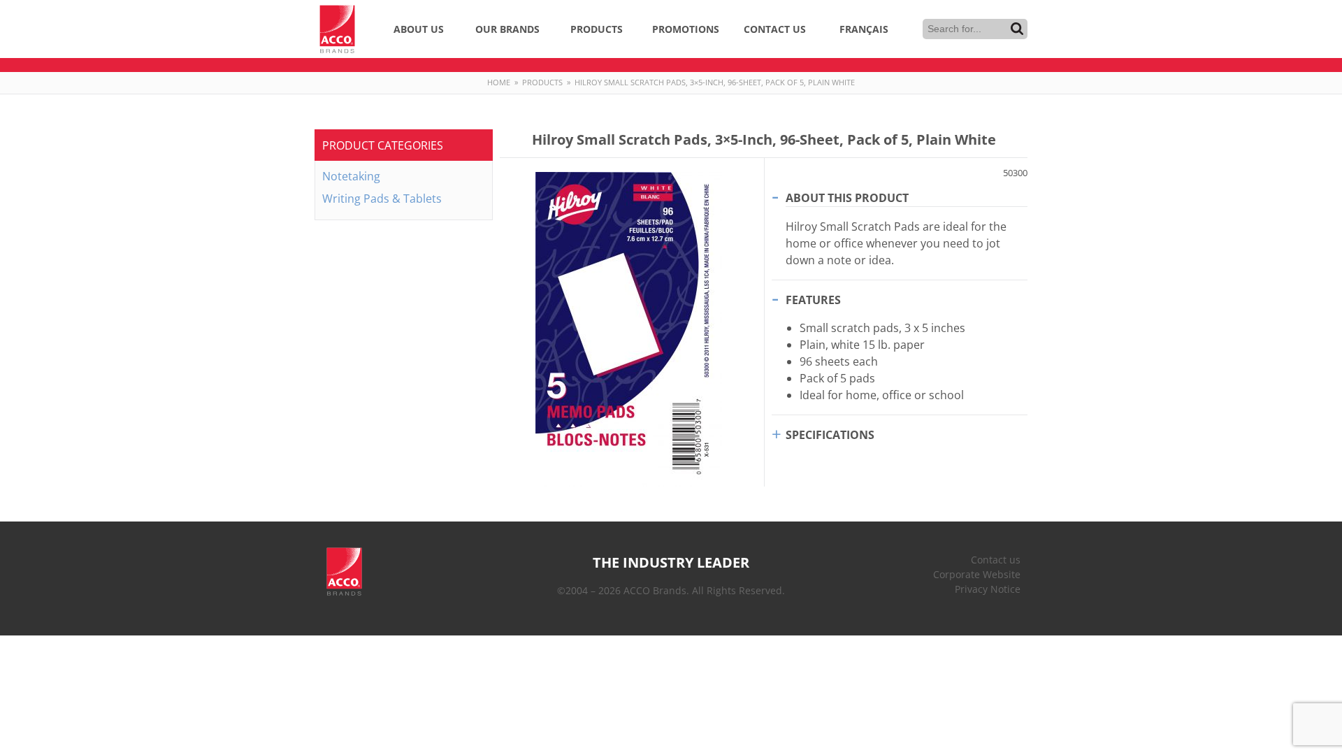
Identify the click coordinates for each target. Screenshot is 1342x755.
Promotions (685, 29)
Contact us (995, 559)
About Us (419, 29)
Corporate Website (976, 574)
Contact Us (775, 29)
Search (1017, 28)
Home (498, 82)
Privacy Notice (987, 589)
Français (863, 29)
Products (596, 29)
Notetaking (351, 176)
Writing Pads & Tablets (382, 198)
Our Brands (507, 29)
